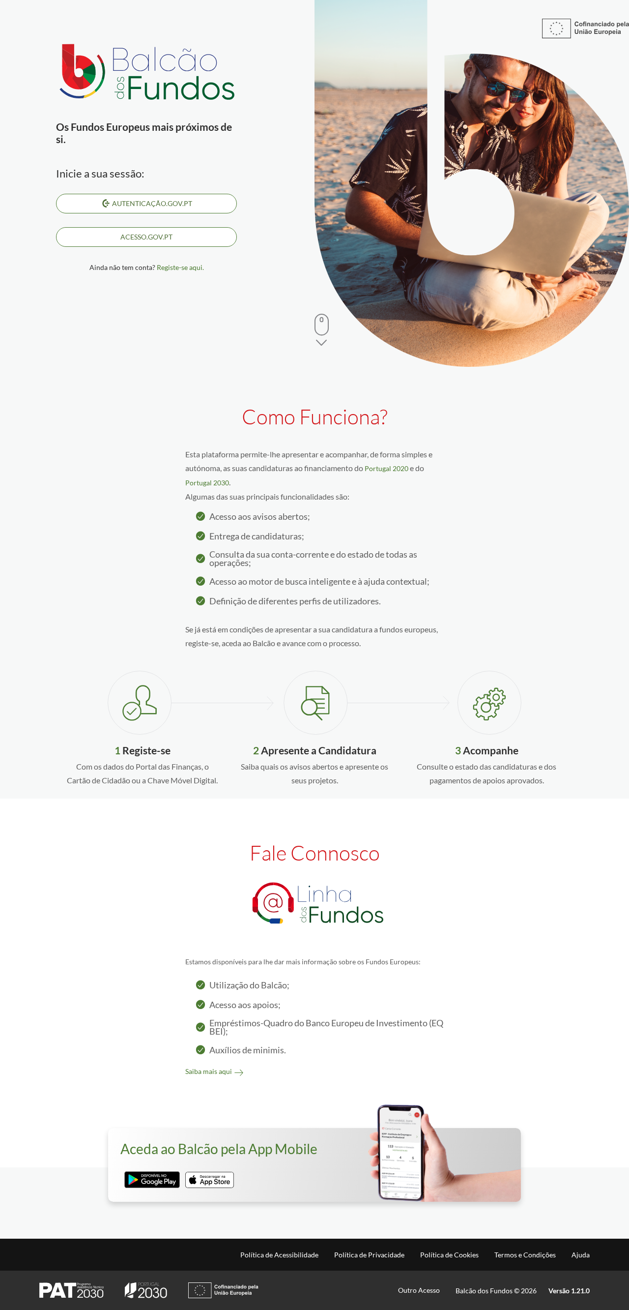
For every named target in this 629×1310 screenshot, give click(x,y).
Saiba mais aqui (208, 1071)
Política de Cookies (449, 1254)
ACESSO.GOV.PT (146, 237)
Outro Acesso (419, 1290)
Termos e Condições (525, 1254)
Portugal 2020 (386, 468)
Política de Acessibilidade (279, 1254)
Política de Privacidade (369, 1254)
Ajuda (581, 1254)
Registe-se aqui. (180, 267)
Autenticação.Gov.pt (152, 203)
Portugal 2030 (207, 482)
